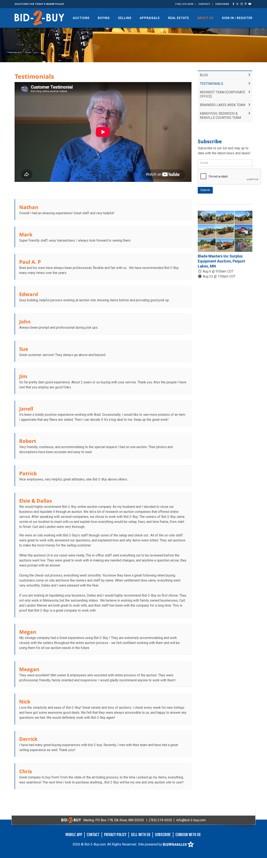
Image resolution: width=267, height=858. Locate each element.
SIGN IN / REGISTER (237, 18)
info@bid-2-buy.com (191, 820)
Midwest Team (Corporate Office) (222, 94)
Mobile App (73, 834)
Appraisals (150, 18)
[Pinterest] (246, 4)
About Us (205, 18)
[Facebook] (233, 4)
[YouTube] (250, 4)
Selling (124, 18)
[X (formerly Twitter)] (237, 4)
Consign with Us (188, 834)
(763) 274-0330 (184, 4)
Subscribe (222, 4)
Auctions (81, 18)
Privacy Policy (115, 834)
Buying (104, 18)
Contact (204, 4)
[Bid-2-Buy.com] (39, 17)
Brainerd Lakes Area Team (222, 105)
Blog (204, 75)
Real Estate (178, 18)
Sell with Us (140, 834)
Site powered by (150, 844)
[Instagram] (242, 4)
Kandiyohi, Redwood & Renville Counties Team (220, 116)
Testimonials (211, 84)
